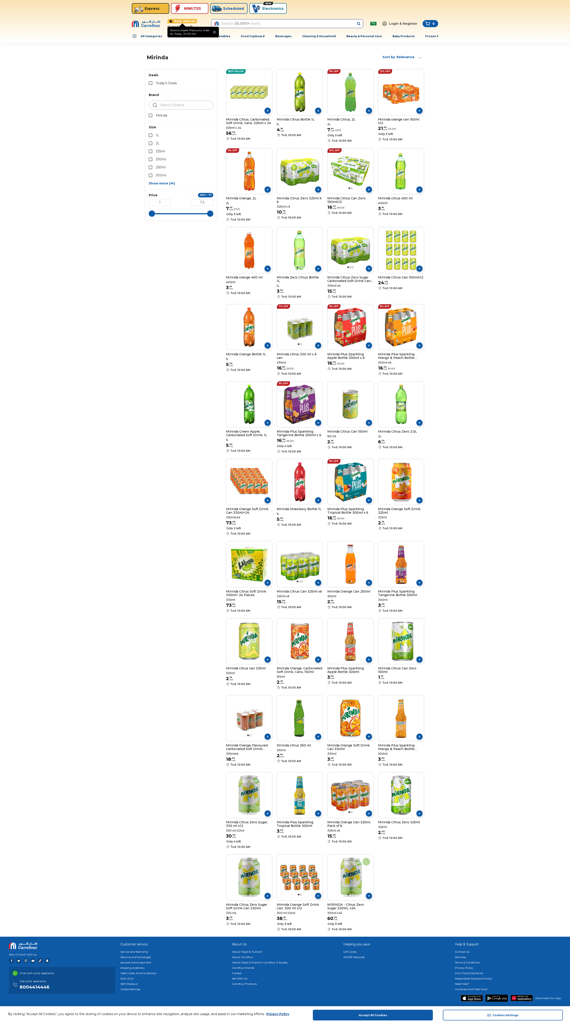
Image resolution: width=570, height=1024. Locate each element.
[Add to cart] (267, 110)
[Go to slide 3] (302, 267)
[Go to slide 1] (298, 109)
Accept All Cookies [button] (373, 1015)
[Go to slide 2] (301, 109)
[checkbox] (150, 83)
